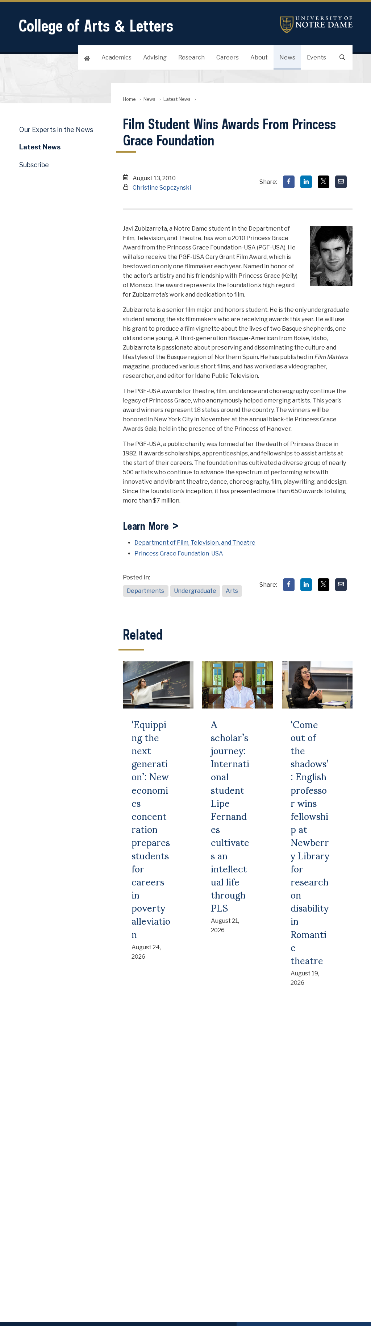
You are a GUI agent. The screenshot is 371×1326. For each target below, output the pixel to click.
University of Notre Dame (316, 24)
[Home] (87, 57)
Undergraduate (195, 590)
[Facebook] (289, 181)
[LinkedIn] (306, 181)
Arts (232, 590)
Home (129, 99)
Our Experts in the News (56, 129)
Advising (155, 57)
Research (191, 57)
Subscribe (34, 165)
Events (316, 57)
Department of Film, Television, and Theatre (194, 542)
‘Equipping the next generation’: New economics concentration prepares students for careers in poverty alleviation (151, 828)
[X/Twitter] (323, 181)
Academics (116, 57)
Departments (145, 590)
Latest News (177, 99)
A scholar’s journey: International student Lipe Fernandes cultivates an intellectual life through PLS (230, 815)
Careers (227, 57)
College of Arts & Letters (95, 25)
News (287, 57)
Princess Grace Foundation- (178, 553)
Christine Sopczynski (162, 187)
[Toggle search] (342, 57)
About (259, 57)
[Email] (341, 181)
